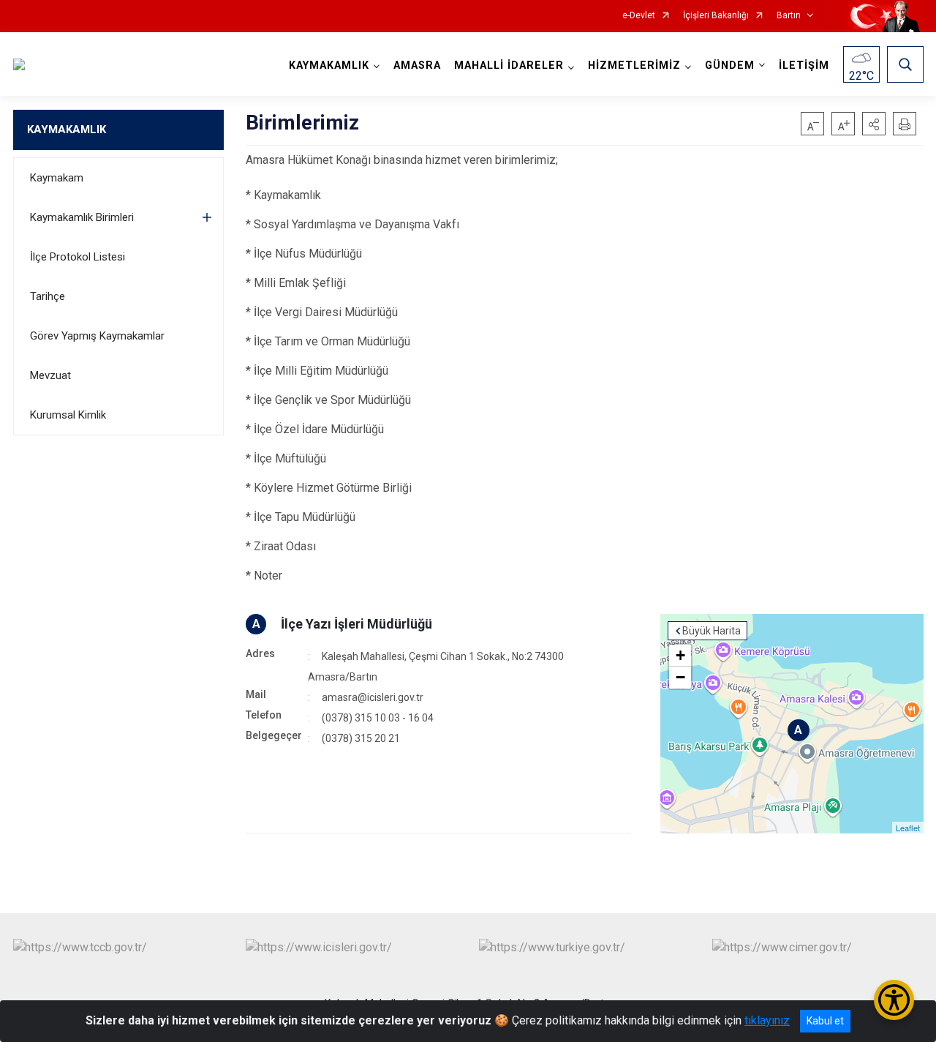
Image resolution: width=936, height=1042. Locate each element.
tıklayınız (767, 1020)
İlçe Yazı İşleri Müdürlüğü (356, 623)
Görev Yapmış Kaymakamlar (97, 335)
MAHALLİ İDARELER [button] (509, 65)
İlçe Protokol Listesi (77, 256)
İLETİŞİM (804, 65)
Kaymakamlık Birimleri (82, 217)
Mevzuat (50, 375)
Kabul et (825, 1021)
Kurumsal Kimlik (68, 414)
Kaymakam (56, 177)
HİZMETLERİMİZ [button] (634, 65)
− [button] (680, 677)
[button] (874, 123)
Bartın (789, 15)
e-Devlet (638, 15)
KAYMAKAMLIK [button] (329, 65)
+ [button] (680, 655)
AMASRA (417, 65)
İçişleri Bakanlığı (716, 15)
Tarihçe (47, 296)
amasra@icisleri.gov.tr (372, 697)
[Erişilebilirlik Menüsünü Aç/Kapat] (894, 1000)
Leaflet (908, 827)
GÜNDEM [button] (730, 65)
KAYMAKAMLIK (66, 129)
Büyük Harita (711, 631)
